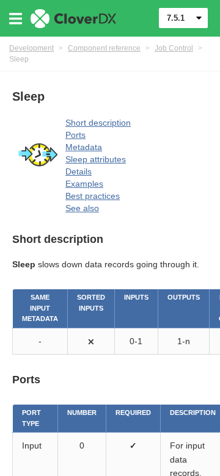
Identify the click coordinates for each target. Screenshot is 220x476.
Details (78, 171)
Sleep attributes (95, 159)
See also (82, 208)
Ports (75, 135)
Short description (98, 123)
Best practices (92, 196)
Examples (84, 184)
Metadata (83, 147)
